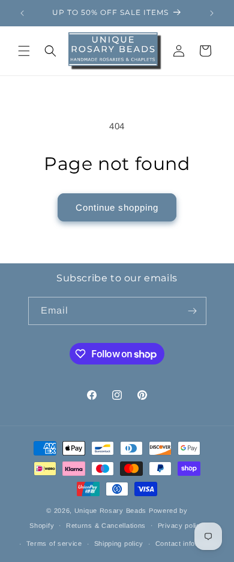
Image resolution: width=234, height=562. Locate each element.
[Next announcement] (212, 13)
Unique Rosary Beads (110, 510)
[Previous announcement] (22, 13)
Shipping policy (119, 543)
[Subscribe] (192, 311)
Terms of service (54, 543)
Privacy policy (181, 525)
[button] (24, 51)
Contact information (187, 543)
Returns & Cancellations (106, 525)
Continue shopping (117, 207)
